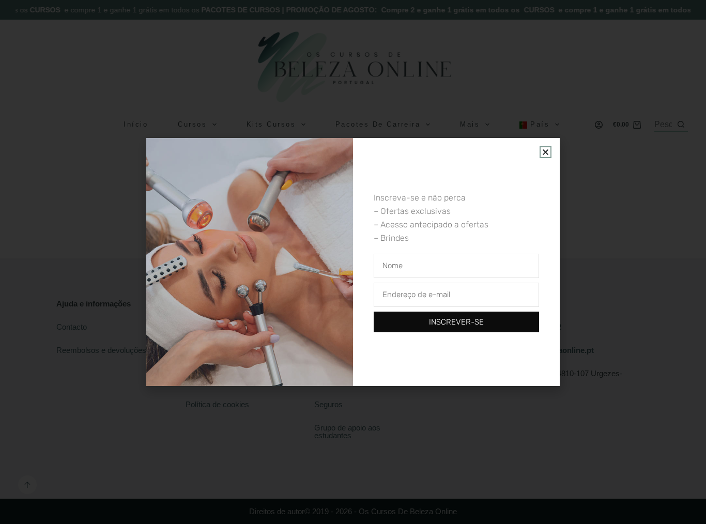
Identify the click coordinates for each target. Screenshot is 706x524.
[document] (353, 262)
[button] (545, 152)
